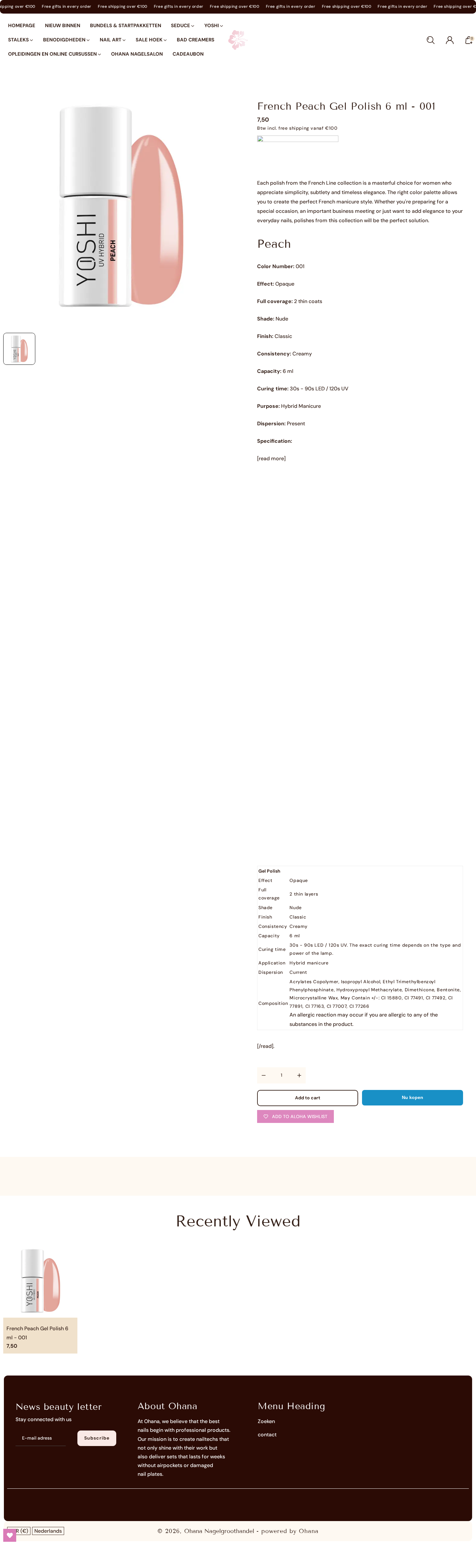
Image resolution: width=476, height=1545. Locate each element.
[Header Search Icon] (431, 40)
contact (267, 1434)
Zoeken (266, 1421)
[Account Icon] (450, 40)
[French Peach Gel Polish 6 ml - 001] (120, 206)
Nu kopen (412, 1097)
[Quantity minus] (263, 1075)
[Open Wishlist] (9, 1535)
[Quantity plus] (299, 1075)
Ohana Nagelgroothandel (219, 1531)
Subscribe (96, 1438)
